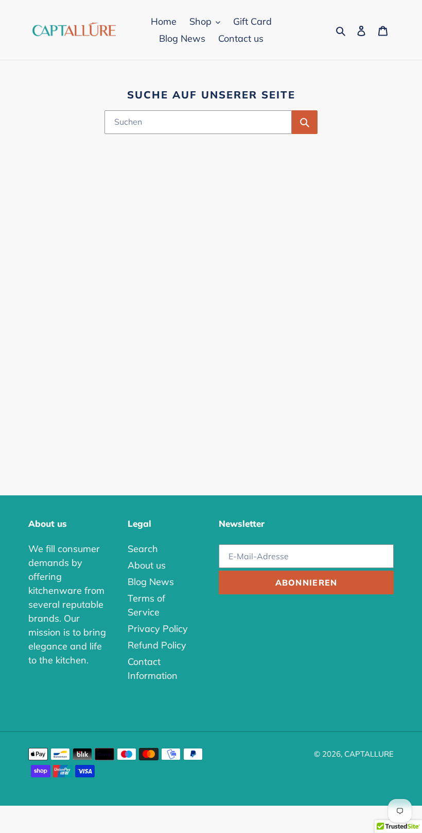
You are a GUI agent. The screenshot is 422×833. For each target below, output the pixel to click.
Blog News (151, 582)
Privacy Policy (158, 629)
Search (143, 549)
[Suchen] (305, 122)
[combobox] (198, 122)
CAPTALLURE (369, 754)
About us (147, 565)
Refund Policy (157, 645)
